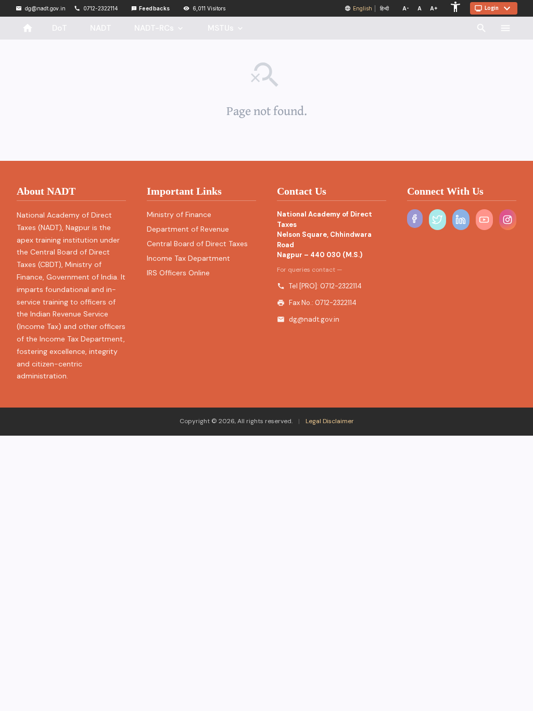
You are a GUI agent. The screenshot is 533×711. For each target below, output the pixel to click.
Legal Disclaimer (329, 421)
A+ (434, 8)
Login (493, 8)
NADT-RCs (159, 28)
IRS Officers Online (178, 272)
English (362, 8)
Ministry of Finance (179, 214)
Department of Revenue (188, 229)
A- (405, 8)
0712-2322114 (341, 286)
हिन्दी (384, 8)
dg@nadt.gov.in (314, 319)
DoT (59, 28)
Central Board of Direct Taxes (197, 243)
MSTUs (226, 28)
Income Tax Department (188, 258)
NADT (100, 28)
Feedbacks (150, 8)
